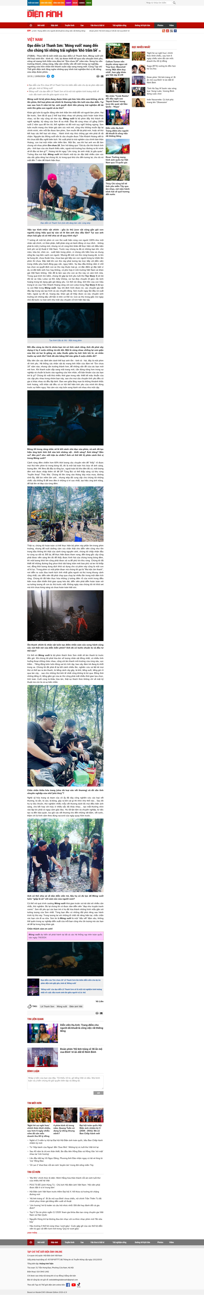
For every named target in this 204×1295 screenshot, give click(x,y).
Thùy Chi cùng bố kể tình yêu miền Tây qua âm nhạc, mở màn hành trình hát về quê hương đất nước (118, 188)
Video (171, 25)
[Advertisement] (122, 13)
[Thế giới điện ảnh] (44, 14)
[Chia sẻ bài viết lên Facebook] (48, 76)
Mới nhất (41, 25)
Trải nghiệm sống (119, 25)
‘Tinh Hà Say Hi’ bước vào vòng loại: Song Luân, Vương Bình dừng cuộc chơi (161, 91)
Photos (160, 25)
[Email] (101, 76)
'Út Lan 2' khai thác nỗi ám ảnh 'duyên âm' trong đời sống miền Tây (61, 1165)
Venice (88, 3)
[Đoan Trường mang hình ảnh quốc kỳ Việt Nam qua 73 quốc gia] (118, 146)
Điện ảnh (54, 25)
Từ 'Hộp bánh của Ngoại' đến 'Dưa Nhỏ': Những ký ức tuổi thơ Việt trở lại (64, 1147)
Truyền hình (69, 25)
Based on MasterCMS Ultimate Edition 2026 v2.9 (47, 1292)
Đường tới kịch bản (142, 25)
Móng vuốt (62, 1006)
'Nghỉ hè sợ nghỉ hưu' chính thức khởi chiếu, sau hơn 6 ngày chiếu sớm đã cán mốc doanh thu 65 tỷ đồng (39, 1130)
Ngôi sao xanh (33, 3)
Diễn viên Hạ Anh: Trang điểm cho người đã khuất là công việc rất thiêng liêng (43, 31)
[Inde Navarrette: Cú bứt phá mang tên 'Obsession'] (138, 102)
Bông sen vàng (58, 3)
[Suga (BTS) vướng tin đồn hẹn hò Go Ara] (138, 69)
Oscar (75, 3)
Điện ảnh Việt (76, 1006)
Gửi (98, 1093)
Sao (82, 25)
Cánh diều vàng (46, 3)
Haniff (68, 3)
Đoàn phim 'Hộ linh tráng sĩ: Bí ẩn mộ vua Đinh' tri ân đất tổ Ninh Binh (107, 31)
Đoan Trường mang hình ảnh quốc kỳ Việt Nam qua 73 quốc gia (117, 160)
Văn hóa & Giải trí (97, 25)
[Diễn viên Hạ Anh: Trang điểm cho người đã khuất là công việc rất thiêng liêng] (42, 1033)
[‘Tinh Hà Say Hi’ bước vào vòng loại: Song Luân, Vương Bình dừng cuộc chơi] (138, 91)
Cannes (82, 3)
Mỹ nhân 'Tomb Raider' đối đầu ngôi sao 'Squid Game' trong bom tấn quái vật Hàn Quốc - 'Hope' (117, 101)
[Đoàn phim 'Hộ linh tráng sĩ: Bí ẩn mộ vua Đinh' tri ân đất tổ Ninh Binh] (42, 1057)
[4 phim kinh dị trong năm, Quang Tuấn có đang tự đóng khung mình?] (65, 1115)
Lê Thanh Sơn (47, 1006)
